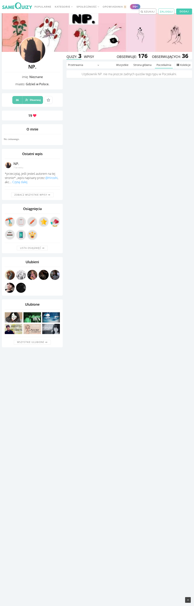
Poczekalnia (163, 65)
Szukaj (149, 11)
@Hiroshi (51, 178)
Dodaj (184, 11)
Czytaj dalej (19, 182)
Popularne (42, 6)
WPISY (89, 56)
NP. (16, 163)
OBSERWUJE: (132, 56)
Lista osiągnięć (31, 248)
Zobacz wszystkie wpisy (31, 194)
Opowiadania (114, 6)
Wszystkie (122, 65)
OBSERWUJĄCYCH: (170, 56)
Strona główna (142, 65)
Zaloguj (166, 11)
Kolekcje (185, 65)
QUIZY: (73, 56)
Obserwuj (28, 100)
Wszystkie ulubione (31, 342)
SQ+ (135, 6)
